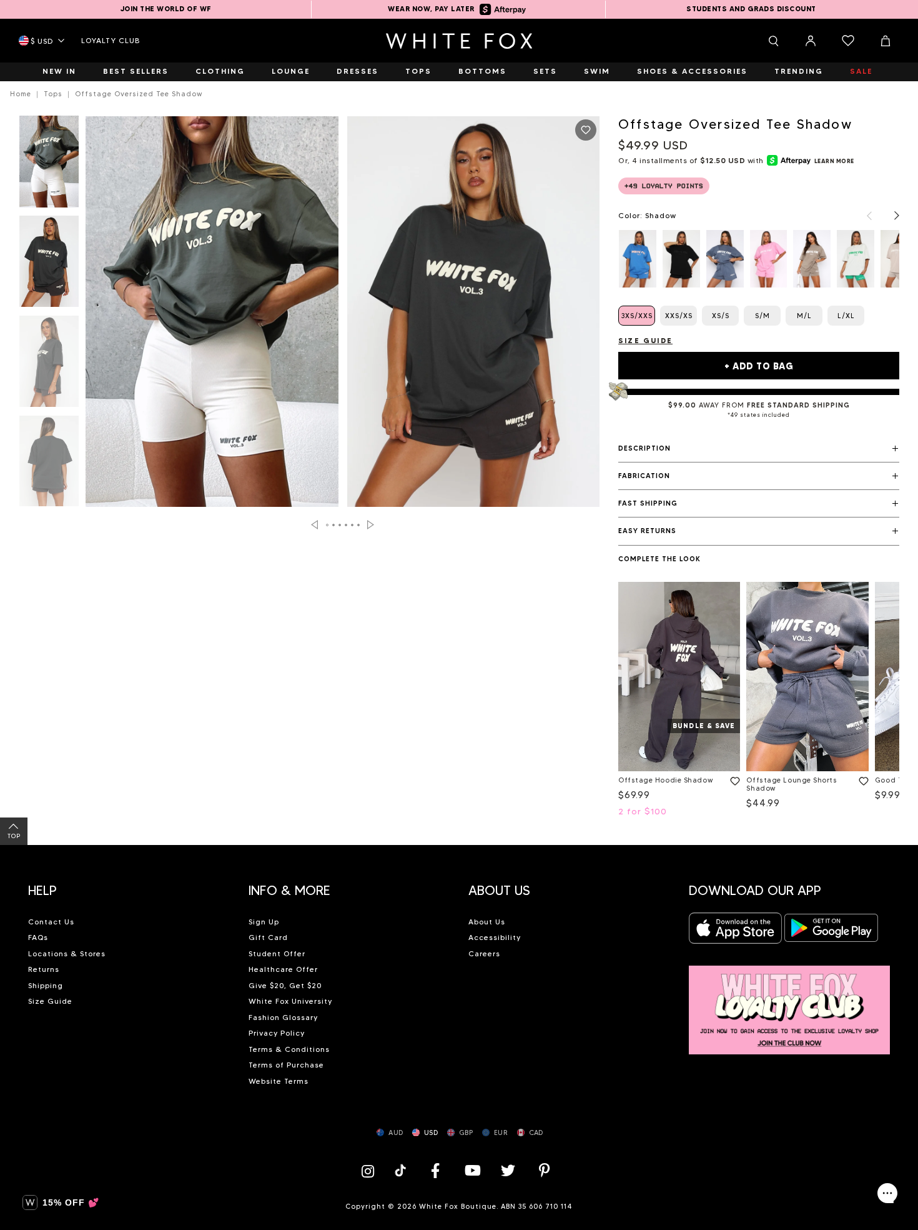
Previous (314, 524)
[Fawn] (811, 258)
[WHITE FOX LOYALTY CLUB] (790, 1003)
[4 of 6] (49, 465)
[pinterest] (545, 1170)
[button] (758, 448)
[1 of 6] (49, 165)
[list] (758, 258)
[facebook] (435, 1170)
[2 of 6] (49, 265)
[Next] (890, 215)
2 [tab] (334, 525)
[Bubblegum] (768, 258)
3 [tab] (340, 525)
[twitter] (508, 1170)
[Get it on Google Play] (831, 931)
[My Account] (810, 40)
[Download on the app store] (735, 931)
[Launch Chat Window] (887, 1193)
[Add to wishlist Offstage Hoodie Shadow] (732, 778)
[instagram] (370, 1170)
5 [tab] (352, 525)
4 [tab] (346, 525)
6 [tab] (359, 525)
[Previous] (863, 215)
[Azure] (637, 258)
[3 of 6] (49, 365)
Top (14, 836)
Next (370, 524)
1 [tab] (327, 525)
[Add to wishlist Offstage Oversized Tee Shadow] (585, 130)
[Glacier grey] (855, 258)
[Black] (681, 258)
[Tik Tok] (402, 1170)
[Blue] (725, 258)
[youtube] (471, 1170)
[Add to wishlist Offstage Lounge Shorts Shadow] (861, 778)
